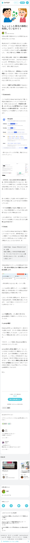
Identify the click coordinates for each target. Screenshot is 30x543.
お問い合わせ (11, 539)
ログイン (16, 2)
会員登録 (9, 404)
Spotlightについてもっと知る (11, 541)
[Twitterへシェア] (3, 505)
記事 (7, 249)
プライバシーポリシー (17, 537)
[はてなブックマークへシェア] (18, 505)
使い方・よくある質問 (13, 535)
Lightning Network (23, 535)
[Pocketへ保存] (26, 505)
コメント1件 (4, 437)
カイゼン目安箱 (18, 539)
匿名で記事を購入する (15, 399)
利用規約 (9, 537)
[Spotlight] (6, 3)
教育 (6, 407)
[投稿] (27, 2)
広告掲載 (25, 537)
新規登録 (22, 2)
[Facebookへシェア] (11, 505)
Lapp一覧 (4, 537)
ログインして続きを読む (17, 404)
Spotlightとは (4, 535)
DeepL (5, 226)
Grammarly (6, 94)
